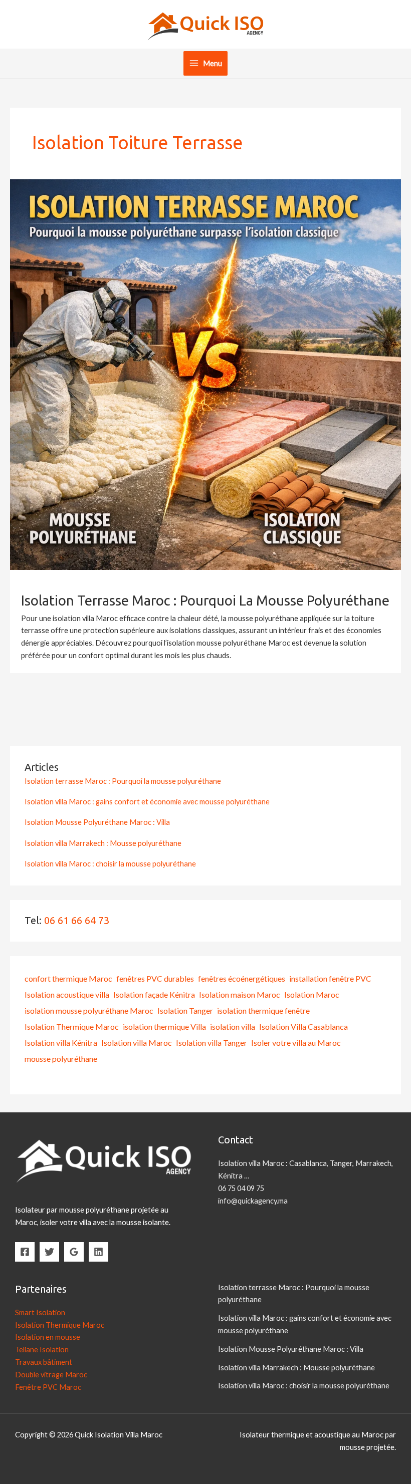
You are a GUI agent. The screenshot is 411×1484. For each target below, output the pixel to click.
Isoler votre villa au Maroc (296, 1042)
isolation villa (232, 1026)
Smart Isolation (40, 1312)
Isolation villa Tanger (211, 1042)
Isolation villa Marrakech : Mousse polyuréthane (103, 843)
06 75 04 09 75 (241, 1188)
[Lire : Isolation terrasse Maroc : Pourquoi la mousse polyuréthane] (205, 374)
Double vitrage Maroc (51, 1374)
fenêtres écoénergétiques (241, 978)
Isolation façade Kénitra (154, 994)
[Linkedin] (98, 1252)
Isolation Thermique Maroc (72, 1026)
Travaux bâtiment (43, 1362)
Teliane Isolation (42, 1349)
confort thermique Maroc (68, 978)
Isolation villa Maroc (136, 1042)
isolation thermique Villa (164, 1026)
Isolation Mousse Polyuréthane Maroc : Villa (97, 822)
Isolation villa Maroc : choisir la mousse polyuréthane (110, 863)
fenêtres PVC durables (155, 978)
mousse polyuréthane (61, 1058)
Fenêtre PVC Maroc (48, 1387)
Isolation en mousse (47, 1337)
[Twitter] (49, 1252)
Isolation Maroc (311, 994)
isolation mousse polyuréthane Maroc (89, 1010)
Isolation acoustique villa (67, 994)
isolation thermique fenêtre (263, 1010)
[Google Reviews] (74, 1252)
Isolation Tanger (185, 1010)
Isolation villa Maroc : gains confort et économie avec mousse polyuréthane (147, 801)
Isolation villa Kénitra (61, 1042)
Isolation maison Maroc (239, 994)
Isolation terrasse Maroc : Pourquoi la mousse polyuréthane (205, 600)
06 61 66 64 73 (76, 920)
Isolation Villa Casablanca (303, 1026)
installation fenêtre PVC (330, 978)
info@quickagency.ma (253, 1201)
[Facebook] (25, 1252)
